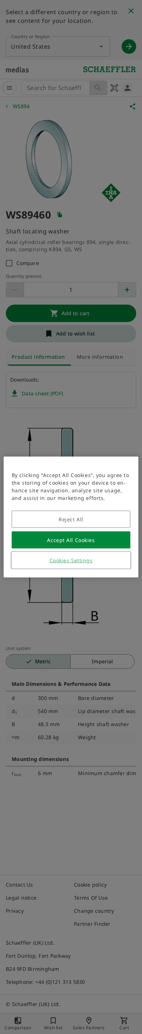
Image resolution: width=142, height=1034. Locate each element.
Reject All (71, 519)
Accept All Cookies (71, 540)
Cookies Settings (71, 560)
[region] (71, 517)
